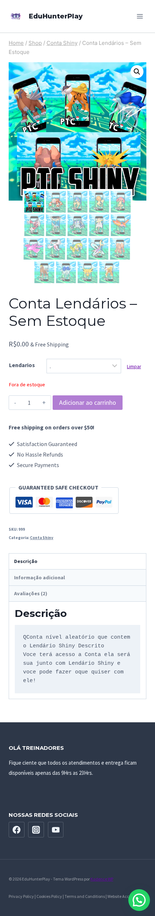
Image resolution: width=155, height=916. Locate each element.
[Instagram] (36, 830)
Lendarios (22, 365)
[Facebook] (17, 830)
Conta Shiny (41, 537)
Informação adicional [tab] (39, 577)
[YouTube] (56, 830)
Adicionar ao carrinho (87, 402)
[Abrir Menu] (139, 16)
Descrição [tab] (25, 561)
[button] (136, 71)
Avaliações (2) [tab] (30, 593)
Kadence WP (101, 879)
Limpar (134, 367)
